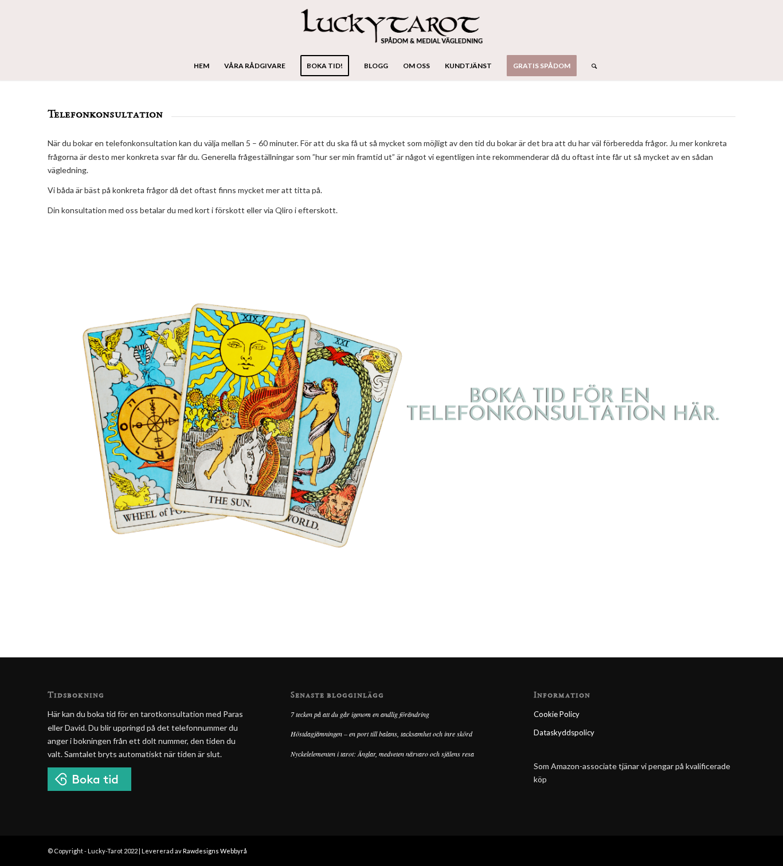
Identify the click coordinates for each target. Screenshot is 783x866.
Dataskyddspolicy (564, 732)
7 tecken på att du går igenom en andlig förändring (360, 714)
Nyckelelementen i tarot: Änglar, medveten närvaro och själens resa (382, 753)
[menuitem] (201, 66)
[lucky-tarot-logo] (391, 26)
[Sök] (590, 66)
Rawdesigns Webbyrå (215, 851)
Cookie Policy (557, 714)
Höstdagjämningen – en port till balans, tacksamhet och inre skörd (381, 733)
